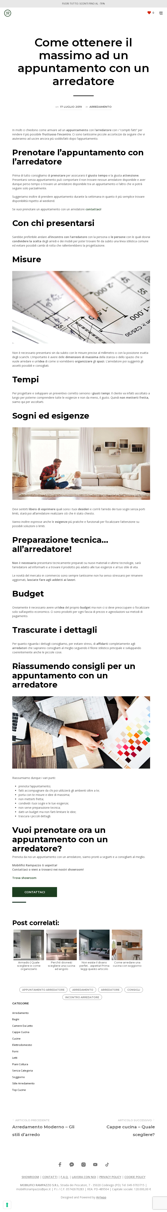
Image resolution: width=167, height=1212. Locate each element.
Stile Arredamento (23, 1083)
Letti (14, 1058)
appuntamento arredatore (43, 989)
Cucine (16, 1038)
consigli (133, 989)
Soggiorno (18, 1077)
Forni (15, 1051)
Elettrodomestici (22, 1045)
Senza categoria (22, 1070)
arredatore (110, 989)
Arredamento (100, 106)
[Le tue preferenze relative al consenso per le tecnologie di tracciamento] (7, 1205)
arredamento (82, 989)
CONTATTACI (34, 892)
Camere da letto (22, 1026)
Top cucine (19, 1090)
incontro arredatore (82, 997)
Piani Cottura (20, 1064)
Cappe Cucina (20, 1032)
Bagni (15, 1019)
